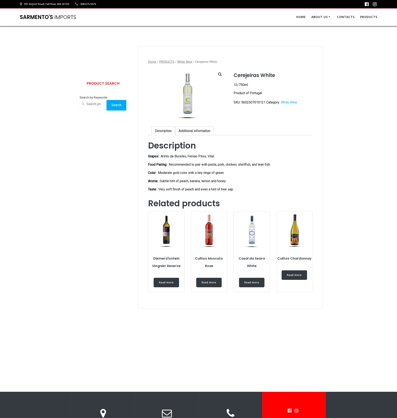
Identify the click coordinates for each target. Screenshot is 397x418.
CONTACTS (346, 17)
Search (116, 105)
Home (152, 62)
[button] (220, 74)
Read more (166, 282)
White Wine (184, 62)
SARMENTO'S (48, 17)
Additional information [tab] (194, 131)
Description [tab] (163, 131)
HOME (301, 17)
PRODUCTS (368, 17)
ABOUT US (319, 17)
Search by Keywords (93, 97)
